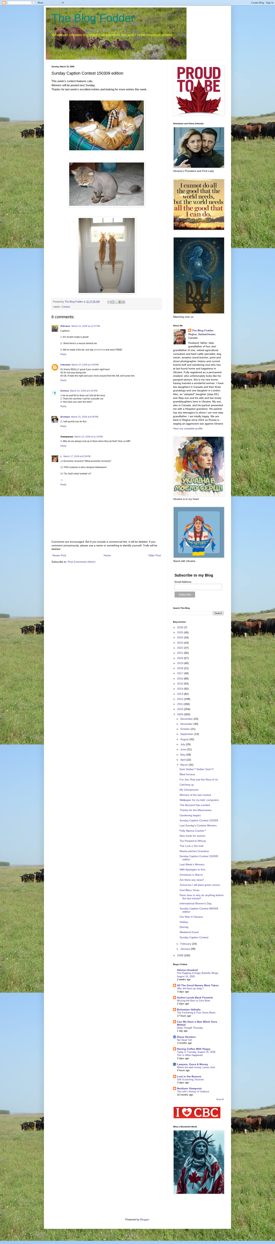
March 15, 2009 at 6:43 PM (83, 390)
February (186, 943)
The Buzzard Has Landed (195, 805)
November (186, 723)
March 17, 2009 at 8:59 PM (77, 456)
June (183, 749)
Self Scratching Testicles (190, 1079)
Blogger (144, 1219)
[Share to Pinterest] (123, 302)
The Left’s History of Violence (193, 1091)
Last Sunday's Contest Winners (198, 825)
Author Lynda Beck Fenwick (195, 997)
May (183, 754)
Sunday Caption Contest (194, 937)
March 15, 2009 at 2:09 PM (85, 364)
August (184, 739)
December (186, 718)
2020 (180, 658)
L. (61, 456)
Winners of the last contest (195, 794)
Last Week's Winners (192, 864)
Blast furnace (187, 774)
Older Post (154, 555)
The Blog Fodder (93, 18)
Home (107, 555)
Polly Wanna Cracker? (193, 830)
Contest (66, 307)
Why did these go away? (190, 988)
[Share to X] (116, 302)
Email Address (183, 581)
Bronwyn (65, 417)
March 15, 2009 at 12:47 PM (85, 326)
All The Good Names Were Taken (198, 985)
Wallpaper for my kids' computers (199, 799)
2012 (180, 698)
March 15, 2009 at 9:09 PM (84, 417)
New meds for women (192, 835)
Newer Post (59, 555)
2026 (180, 627)
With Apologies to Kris (192, 869)
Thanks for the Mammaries (196, 810)
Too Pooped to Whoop (193, 840)
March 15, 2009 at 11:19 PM (88, 436)
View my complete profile (188, 428)
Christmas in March (191, 874)
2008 (180, 955)
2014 (180, 688)
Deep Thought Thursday (190, 1027)
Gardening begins (190, 815)
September (187, 733)
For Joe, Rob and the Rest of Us (199, 779)
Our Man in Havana (191, 916)
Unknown (65, 364)
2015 (180, 683)
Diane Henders (186, 1036)
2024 (180, 637)
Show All (220, 1099)
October (185, 728)
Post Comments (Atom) (81, 561)
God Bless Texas (189, 890)
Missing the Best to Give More (193, 1000)
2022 (180, 647)
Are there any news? (192, 879)
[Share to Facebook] (120, 302)
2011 (180, 704)
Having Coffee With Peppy (193, 1048)
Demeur (64, 390)
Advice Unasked (187, 969)
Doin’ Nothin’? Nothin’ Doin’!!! (197, 769)
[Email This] (109, 302)
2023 (180, 642)
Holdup (184, 921)
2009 (180, 714)
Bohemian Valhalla (189, 1009)
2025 (180, 632)
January (185, 948)
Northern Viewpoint (189, 1088)
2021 (180, 652)
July (183, 744)
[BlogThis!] (113, 302)
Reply (63, 354)
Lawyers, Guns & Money (192, 1064)
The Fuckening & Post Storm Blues (196, 1012)
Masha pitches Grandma (194, 851)
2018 (180, 668)
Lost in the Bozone (189, 1076)
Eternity (184, 927)
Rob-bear (65, 326)
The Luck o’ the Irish (192, 845)
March (184, 764)
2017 (180, 673)
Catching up (187, 784)
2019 (180, 663)
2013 (180, 693)
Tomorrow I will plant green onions (200, 884)
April (183, 759)
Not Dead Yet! (184, 1040)
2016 (180, 678)
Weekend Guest (189, 932)
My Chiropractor (189, 789)
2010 (180, 709)
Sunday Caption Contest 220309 (199, 820)
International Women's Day (196, 903)
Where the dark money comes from (196, 1067)
